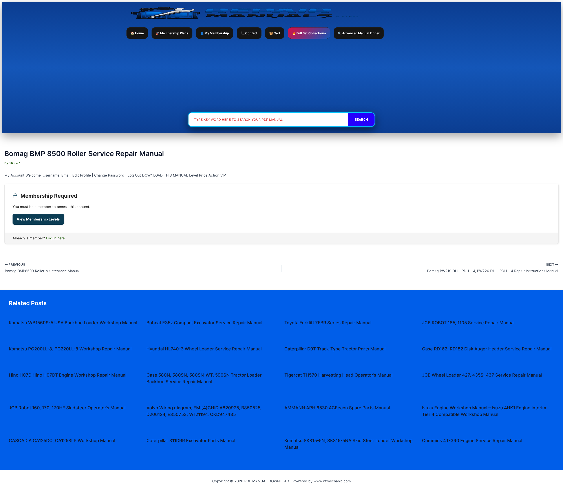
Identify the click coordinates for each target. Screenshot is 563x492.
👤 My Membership (214, 33)
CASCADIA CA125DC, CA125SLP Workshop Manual (62, 440)
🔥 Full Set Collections (309, 33)
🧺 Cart (274, 33)
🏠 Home (137, 33)
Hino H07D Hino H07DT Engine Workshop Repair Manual (67, 375)
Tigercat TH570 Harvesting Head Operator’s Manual (338, 375)
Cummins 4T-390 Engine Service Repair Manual (472, 440)
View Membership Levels (38, 219)
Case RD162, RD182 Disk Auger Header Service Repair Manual (487, 349)
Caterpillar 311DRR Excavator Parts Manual (190, 440)
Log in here (55, 238)
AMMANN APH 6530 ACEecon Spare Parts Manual (337, 407)
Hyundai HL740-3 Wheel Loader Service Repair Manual (204, 349)
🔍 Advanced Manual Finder (359, 33)
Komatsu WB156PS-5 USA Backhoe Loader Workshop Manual (73, 322)
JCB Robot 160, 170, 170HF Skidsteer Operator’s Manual (67, 407)
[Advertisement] (281, 75)
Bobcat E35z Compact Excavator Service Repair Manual (204, 322)
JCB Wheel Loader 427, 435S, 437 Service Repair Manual (482, 375)
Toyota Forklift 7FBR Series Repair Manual (327, 322)
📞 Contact (249, 33)
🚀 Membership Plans (172, 33)
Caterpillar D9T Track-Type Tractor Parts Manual (335, 349)
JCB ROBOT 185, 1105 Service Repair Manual (468, 322)
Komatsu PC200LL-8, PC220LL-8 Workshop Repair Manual (70, 349)
